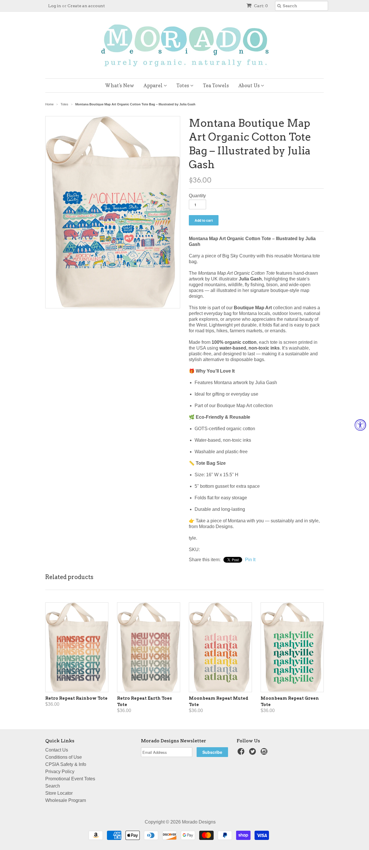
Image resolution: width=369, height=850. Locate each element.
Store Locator (59, 793)
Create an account (86, 5)
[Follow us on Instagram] (265, 753)
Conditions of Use (63, 757)
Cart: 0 (260, 5)
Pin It (250, 559)
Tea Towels (216, 85)
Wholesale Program (65, 800)
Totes (183, 85)
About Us (249, 85)
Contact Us (56, 749)
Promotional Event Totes (70, 778)
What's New (119, 85)
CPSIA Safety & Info (65, 764)
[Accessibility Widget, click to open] (360, 425)
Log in (54, 5)
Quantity (197, 195)
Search (52, 785)
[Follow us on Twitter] (253, 753)
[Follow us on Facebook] (242, 753)
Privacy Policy (59, 771)
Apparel (154, 85)
